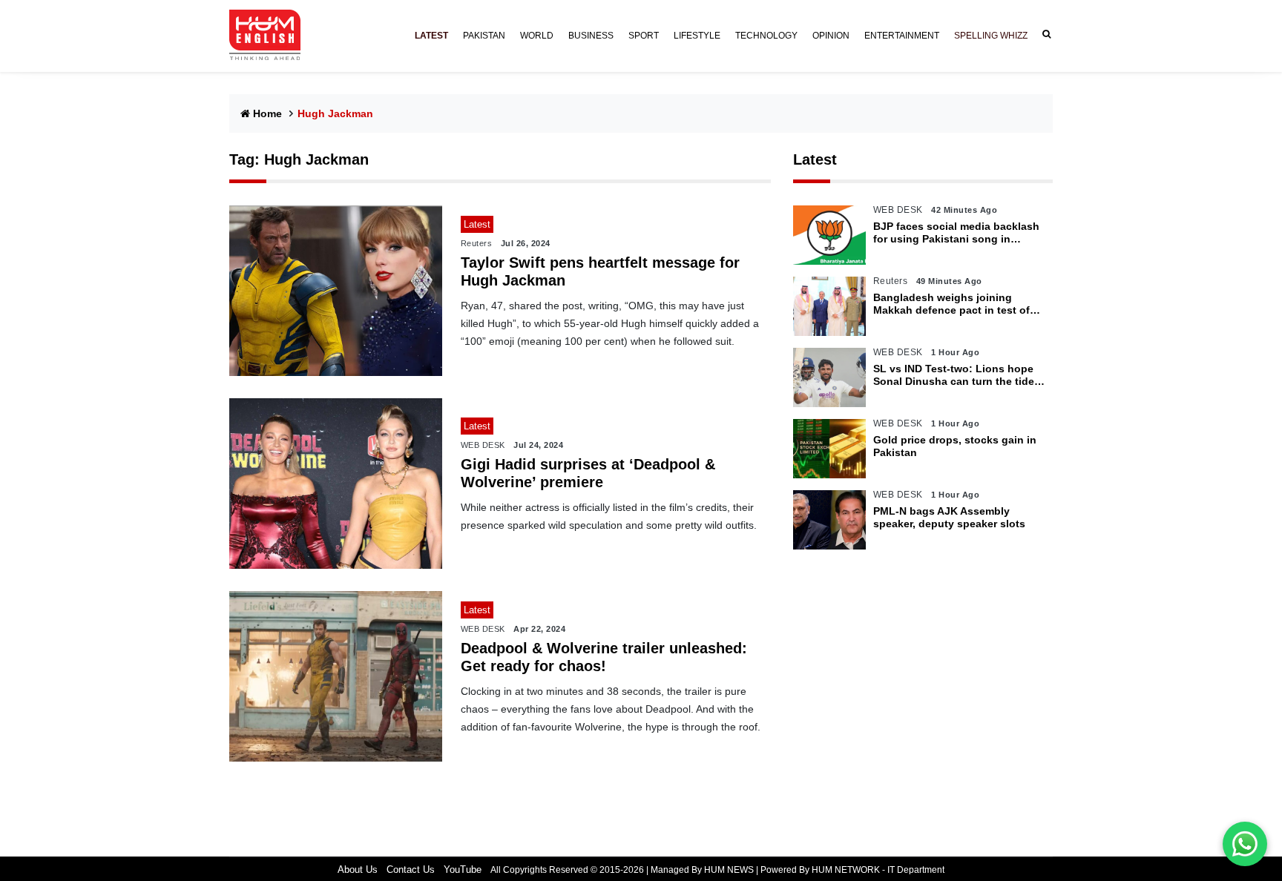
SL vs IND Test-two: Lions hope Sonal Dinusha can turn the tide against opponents (953, 375)
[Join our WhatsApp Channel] (1245, 844)
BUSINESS (591, 35)
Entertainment (901, 35)
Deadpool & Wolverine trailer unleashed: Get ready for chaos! (604, 657)
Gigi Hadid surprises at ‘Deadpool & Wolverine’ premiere (588, 473)
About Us (358, 869)
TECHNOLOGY (766, 35)
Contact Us (411, 869)
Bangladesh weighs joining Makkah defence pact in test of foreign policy (951, 304)
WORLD (536, 35)
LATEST (431, 35)
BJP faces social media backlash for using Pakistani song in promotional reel (956, 232)
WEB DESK (483, 444)
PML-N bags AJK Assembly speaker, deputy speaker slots (949, 517)
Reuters (477, 243)
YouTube (462, 869)
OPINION (830, 35)
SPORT (643, 35)
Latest (815, 159)
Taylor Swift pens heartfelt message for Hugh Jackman (600, 271)
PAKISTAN (484, 35)
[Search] (1044, 34)
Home (267, 113)
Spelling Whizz (991, 35)
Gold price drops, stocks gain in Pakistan (954, 446)
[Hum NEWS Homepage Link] (270, 36)
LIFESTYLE (697, 35)
